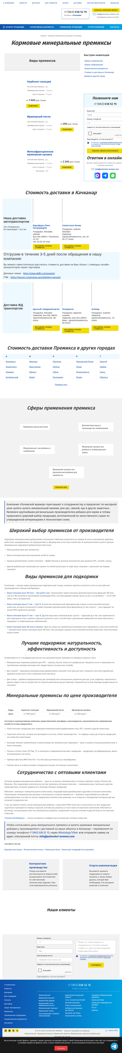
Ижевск (32, 372)
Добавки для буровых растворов (73, 1009)
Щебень (95, 1010)
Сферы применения (93, 61)
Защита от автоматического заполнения (53, 964)
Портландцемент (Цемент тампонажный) (49, 1015)
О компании (8, 3)
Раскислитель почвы (73, 1016)
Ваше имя (40, 947)
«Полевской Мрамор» (14, 818)
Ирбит (32, 377)
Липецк (56, 367)
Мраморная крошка (46, 998)
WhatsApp (64, 832)
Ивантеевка (35, 367)
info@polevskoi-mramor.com (108, 14)
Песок (94, 1008)
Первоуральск (82, 372)
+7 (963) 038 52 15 (39, 832)
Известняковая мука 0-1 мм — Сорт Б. (24, 604)
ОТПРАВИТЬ (96, 965)
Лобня (55, 372)
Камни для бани (52, 849)
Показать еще (61, 487)
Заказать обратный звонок (105, 10)
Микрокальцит (45, 995)
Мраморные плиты (46, 1011)
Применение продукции (71, 27)
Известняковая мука (73, 1005)
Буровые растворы (13, 849)
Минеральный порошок (48, 1008)
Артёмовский (12, 377)
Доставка (78, 3)
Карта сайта (113, 1030)
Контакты (114, 27)
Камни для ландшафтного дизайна (78, 849)
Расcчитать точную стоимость (43, 247)
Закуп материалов (12, 1008)
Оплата (65, 3)
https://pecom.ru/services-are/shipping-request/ (36, 277)
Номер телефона (44, 938)
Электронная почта (44, 956)
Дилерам (36, 3)
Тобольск (104, 377)
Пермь (79, 377)
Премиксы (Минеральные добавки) (102, 996)
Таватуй (103, 361)
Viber (75, 832)
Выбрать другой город (94, 76)
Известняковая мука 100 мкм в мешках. (25, 627)
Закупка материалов (96, 3)
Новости (23, 3)
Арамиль (10, 372)
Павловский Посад (84, 361)
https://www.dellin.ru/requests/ (39, 273)
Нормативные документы (42, 27)
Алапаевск (11, 361)
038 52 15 (75, 12)
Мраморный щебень (47, 1001)
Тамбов (103, 367)
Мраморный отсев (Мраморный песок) (46, 1004)
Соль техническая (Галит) (75, 1000)
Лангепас (57, 361)
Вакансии (114, 3)
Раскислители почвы (33, 849)
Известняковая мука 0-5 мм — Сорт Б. (24, 615)
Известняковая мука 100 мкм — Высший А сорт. (29, 593)
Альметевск (11, 367)
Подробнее (33, 106)
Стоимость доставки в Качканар (99, 72)
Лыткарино (58, 377)
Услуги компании (96, 27)
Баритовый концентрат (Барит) (74, 996)
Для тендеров (51, 3)
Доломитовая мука (72, 1003)
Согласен (61, 1048)
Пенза (79, 367)
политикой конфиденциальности (100, 956)
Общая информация (93, 65)
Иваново (33, 361)
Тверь (102, 372)
